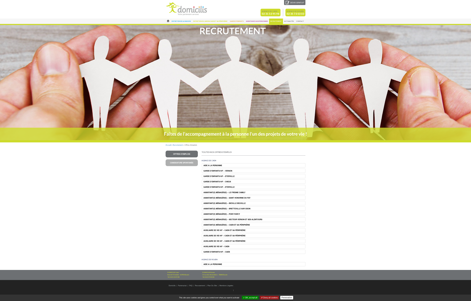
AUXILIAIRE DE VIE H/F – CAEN (216, 246)
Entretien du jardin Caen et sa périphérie (210, 21)
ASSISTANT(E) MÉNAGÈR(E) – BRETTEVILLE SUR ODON (226, 208)
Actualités (289, 21)
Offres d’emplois (181, 154)
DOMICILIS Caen (173, 272)
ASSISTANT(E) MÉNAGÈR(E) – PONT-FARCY (221, 214)
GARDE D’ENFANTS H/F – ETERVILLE (219, 176)
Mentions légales (226, 286)
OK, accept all (251, 298)
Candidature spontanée (181, 162)
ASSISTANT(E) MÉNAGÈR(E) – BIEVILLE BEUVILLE (224, 203)
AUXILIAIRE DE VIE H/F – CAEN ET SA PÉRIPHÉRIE (224, 230)
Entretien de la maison (181, 21)
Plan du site (212, 286)
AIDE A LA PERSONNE (212, 165)
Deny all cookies (270, 298)
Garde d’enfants (237, 21)
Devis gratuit (297, 2)
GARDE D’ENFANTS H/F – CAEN (216, 252)
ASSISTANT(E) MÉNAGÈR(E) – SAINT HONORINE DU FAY (226, 198)
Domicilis (172, 286)
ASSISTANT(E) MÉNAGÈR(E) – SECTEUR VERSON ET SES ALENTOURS (232, 219)
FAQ (190, 286)
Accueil (168, 21)
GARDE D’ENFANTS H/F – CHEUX (217, 181)
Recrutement (276, 21)
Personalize (286, 298)
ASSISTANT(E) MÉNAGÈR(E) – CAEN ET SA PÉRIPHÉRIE (226, 225)
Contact (300, 21)
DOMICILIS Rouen (208, 272)
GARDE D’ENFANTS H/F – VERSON (217, 171)
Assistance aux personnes (257, 21)
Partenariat (182, 286)
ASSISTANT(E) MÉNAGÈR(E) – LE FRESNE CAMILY (224, 192)
